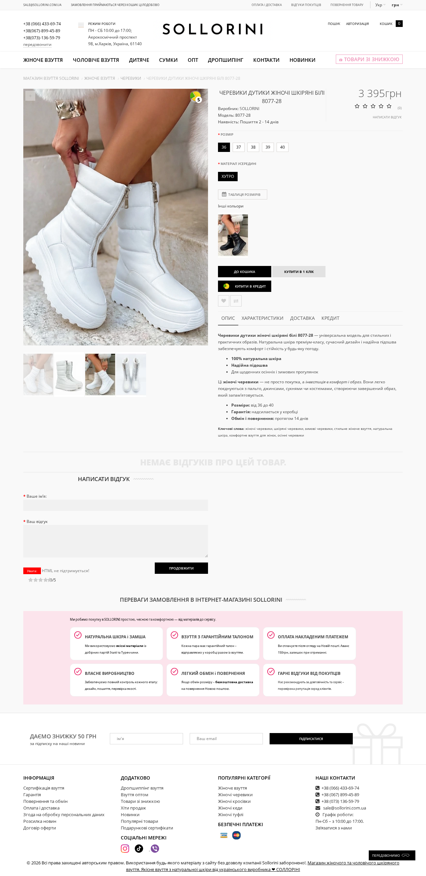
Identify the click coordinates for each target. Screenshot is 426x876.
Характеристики (263, 318)
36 (224, 147)
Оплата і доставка (267, 5)
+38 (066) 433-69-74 (340, 788)
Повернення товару (346, 5)
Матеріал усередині (238, 163)
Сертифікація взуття (43, 788)
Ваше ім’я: (37, 496)
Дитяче (139, 60)
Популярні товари (139, 821)
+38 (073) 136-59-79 (340, 801)
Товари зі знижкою (140, 801)
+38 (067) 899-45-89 (340, 795)
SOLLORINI (249, 108)
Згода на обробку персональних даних (64, 814)
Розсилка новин (39, 821)
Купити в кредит (250, 286)
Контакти (266, 60)
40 (282, 147)
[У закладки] (223, 301)
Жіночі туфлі (230, 814)
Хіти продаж (133, 808)
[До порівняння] (236, 301)
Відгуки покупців (306, 5)
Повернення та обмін (45, 801)
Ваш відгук (37, 521)
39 (268, 147)
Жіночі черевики (235, 795)
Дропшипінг (225, 60)
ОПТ (193, 60)
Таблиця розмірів (244, 194)
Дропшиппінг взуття (142, 788)
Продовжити (181, 568)
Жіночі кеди (230, 808)
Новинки (303, 60)
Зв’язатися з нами (334, 828)
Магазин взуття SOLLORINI (51, 78)
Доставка (302, 318)
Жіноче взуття (43, 60)
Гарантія (32, 795)
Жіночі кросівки (234, 801)
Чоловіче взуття (96, 60)
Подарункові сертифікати (147, 828)
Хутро (228, 176)
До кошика (244, 271)
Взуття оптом (134, 795)
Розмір (227, 134)
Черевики (130, 78)
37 (238, 147)
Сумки (168, 60)
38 (253, 147)
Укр (379, 5)
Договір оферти (39, 828)
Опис (228, 318)
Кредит (330, 318)
